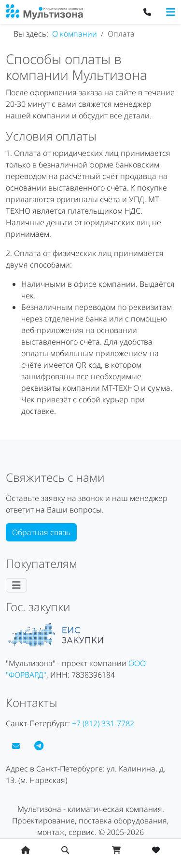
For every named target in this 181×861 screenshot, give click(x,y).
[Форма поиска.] (65, 850)
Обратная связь (41, 532)
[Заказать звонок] (147, 12)
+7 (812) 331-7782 (103, 723)
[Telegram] (39, 746)
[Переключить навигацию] (170, 12)
